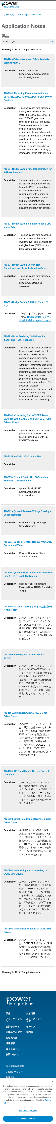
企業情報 (30, 1013)
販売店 (29, 1032)
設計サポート (17, 14)
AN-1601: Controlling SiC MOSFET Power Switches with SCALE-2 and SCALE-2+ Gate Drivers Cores (27, 419)
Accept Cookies (28, 1119)
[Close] (52, 1082)
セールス (30, 1026)
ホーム (7, 14)
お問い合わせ (13, 1054)
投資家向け (11, 1038)
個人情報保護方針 (15, 1066)
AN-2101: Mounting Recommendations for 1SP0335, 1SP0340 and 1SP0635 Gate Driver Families (28, 96)
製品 (5, 36)
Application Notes (33, 14)
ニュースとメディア (34, 1020)
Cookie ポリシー (14, 1072)
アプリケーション (14, 1020)
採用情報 (10, 1043)
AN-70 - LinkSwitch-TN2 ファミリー (22, 456)
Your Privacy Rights (28, 1110)
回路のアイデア (14, 1032)
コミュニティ (13, 1049)
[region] (28, 1101)
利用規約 (10, 1077)
